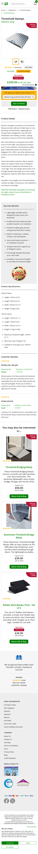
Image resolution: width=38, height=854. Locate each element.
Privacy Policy (9, 752)
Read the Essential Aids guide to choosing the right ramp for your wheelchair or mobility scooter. (18, 192)
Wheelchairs (12, 10)
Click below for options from (17, 93)
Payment (7, 714)
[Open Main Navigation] (2, 3)
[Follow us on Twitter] (12, 803)
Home (3, 10)
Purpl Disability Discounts (13, 727)
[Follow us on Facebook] (7, 803)
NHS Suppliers (9, 708)
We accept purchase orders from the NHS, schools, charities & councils (18, 667)
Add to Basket (19, 103)
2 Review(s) (17, 67)
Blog (5, 755)
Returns (7, 717)
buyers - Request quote (19, 109)
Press (6, 749)
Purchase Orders (10, 705)
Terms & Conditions (11, 746)
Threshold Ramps (25, 10)
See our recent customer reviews (19, 683)
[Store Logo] (6, 4)
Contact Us (8, 739)
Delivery (7, 711)
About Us (7, 736)
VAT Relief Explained (28, 85)
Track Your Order (10, 724)
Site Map (7, 742)
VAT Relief (7, 720)
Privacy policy (31, 827)
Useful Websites (10, 758)
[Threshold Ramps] (16, 62)
